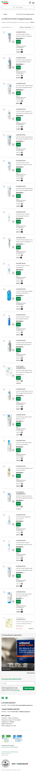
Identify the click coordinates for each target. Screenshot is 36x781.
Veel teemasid (30, 673)
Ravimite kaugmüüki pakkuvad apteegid (10, 747)
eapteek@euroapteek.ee (26, 705)
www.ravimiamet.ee (6, 751)
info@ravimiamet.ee (14, 751)
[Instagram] (6, 698)
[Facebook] (3, 698)
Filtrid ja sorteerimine (25, 27)
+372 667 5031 (14, 711)
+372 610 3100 (14, 705)
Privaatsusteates (16, 690)
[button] (22, 50)
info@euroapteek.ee (24, 711)
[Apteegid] (30, 3)
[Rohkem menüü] (33, 3)
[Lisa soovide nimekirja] (4, 32)
